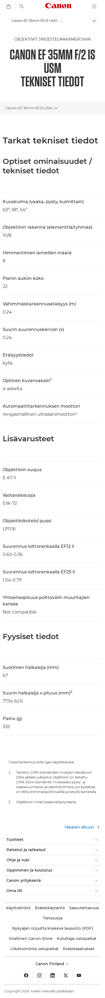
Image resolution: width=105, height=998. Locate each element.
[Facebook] (26, 975)
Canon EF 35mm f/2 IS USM (28, 108)
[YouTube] (79, 975)
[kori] (8, 6)
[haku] (22, 6)
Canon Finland (50, 963)
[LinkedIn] (52, 975)
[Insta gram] (39, 975)
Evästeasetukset (78, 948)
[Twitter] (66, 975)
